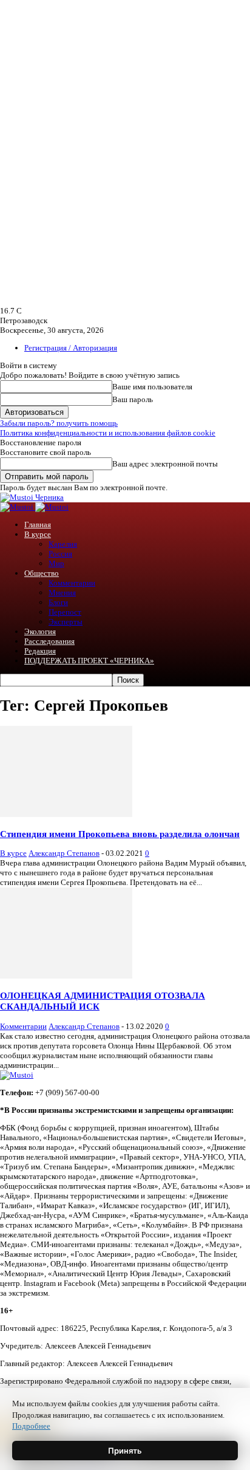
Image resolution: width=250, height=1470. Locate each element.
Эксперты (66, 621)
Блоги (58, 602)
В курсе (37, 534)
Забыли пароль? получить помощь (59, 423)
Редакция (40, 650)
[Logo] (17, 506)
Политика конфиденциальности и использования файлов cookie (107, 432)
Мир (56, 563)
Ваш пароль (132, 399)
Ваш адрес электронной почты (165, 463)
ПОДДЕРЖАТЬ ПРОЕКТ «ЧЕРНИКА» (89, 660)
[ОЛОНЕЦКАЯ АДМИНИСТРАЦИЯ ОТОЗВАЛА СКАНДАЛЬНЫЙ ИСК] (66, 975)
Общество (41, 573)
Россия (60, 553)
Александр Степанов (64, 853)
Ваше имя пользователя (152, 386)
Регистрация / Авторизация (70, 347)
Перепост (65, 612)
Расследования (49, 641)
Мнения (62, 592)
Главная (37, 524)
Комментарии (72, 582)
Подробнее (31, 1426)
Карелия (63, 544)
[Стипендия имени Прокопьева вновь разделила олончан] (66, 814)
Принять (125, 1450)
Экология (40, 631)
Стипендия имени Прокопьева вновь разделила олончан (120, 834)
